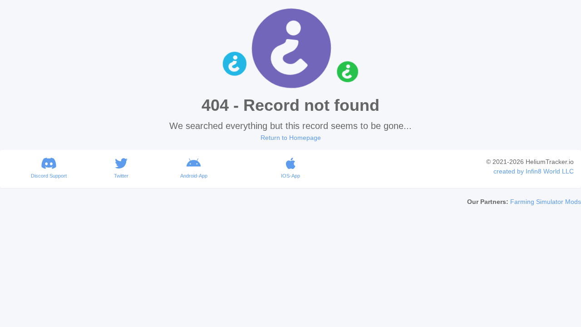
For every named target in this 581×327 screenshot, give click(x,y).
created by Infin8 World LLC (533, 171)
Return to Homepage (291, 137)
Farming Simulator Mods (545, 201)
